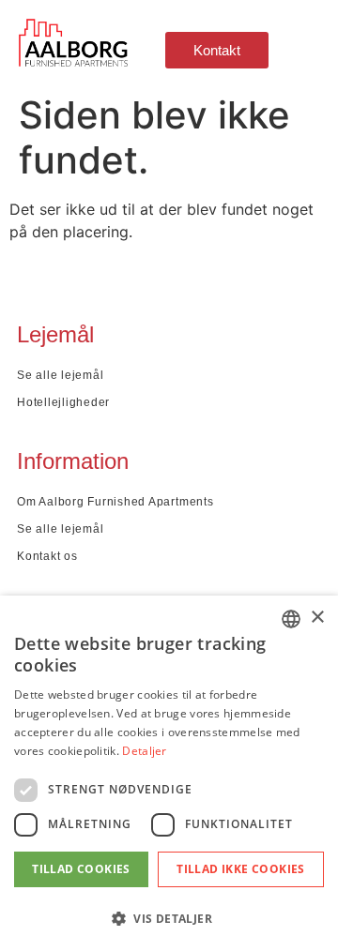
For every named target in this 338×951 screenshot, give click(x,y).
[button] (169, 918)
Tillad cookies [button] (81, 869)
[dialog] (169, 773)
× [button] (317, 618)
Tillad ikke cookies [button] (241, 869)
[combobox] (291, 619)
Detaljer (144, 751)
